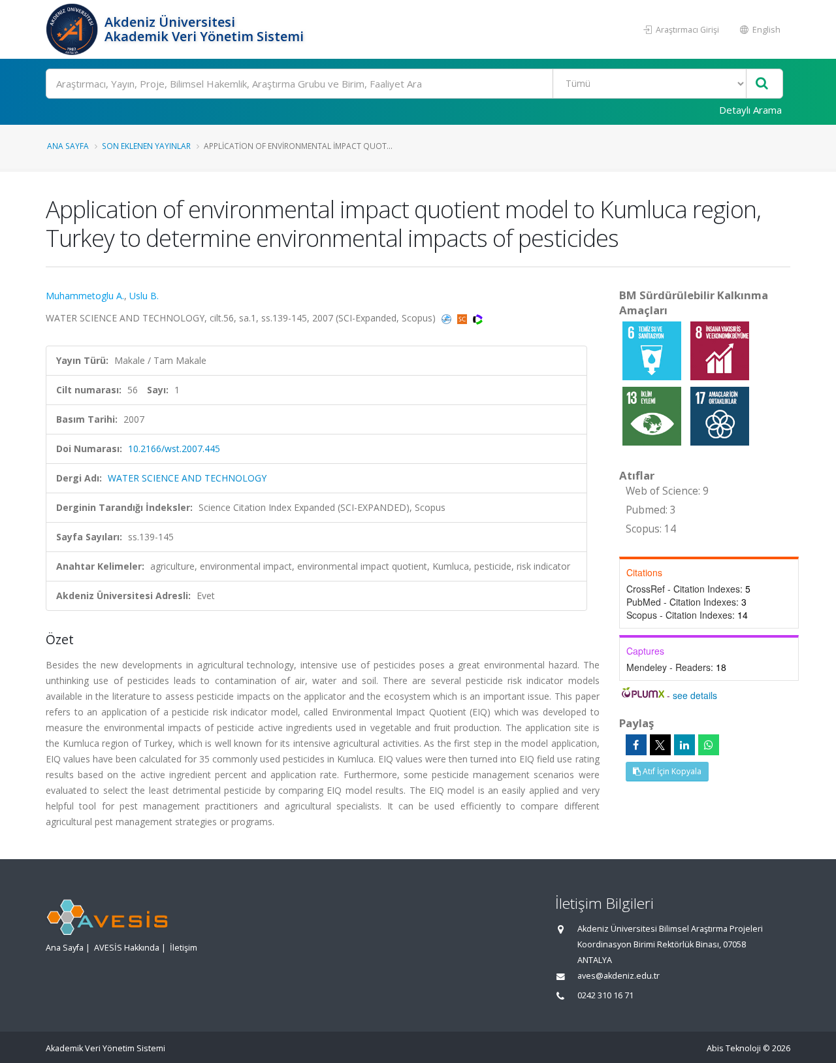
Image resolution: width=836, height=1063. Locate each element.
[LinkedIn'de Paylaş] (684, 744)
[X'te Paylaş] (660, 744)
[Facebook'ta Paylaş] (636, 744)
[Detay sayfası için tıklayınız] (653, 350)
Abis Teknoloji (734, 1048)
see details (695, 695)
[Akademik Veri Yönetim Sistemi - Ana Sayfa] (73, 29)
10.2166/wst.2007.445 (174, 448)
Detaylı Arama (750, 109)
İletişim (183, 947)
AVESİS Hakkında (126, 947)
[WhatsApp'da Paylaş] (708, 744)
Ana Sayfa (68, 145)
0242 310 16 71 (605, 995)
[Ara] (762, 84)
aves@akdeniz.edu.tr (618, 975)
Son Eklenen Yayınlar (146, 145)
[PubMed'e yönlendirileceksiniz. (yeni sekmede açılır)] (448, 318)
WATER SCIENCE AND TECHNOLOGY (187, 478)
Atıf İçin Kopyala (671, 771)
